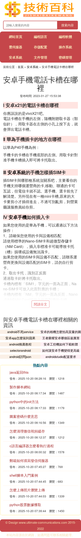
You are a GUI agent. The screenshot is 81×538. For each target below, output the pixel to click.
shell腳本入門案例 (24, 475)
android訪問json (20, 356)
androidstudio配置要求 (60, 356)
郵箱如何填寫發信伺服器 (29, 460)
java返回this (19, 372)
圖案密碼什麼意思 (24, 416)
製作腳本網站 (20, 386)
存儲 (65, 241)
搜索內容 (67, 25)
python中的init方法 (24, 401)
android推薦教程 (20, 344)
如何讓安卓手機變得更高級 (61, 350)
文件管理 (40, 57)
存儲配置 (40, 47)
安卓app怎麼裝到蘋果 (20, 338)
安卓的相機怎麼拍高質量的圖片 (60, 334)
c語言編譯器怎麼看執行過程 (32, 445)
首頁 (20, 67)
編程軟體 (65, 36)
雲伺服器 (15, 47)
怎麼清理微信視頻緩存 (27, 431)
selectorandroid (20, 350)
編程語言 (40, 36)
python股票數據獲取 (25, 504)
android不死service (20, 332)
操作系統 (65, 47)
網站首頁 (15, 36)
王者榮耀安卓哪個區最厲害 (61, 338)
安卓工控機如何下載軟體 (61, 344)
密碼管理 (65, 57)
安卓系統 (15, 57)
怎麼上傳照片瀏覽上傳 (27, 489)
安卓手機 (18, 217)
